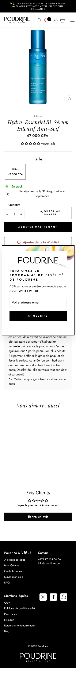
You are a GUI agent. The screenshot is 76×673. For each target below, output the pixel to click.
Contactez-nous (13, 571)
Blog (6, 631)
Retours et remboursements (19, 625)
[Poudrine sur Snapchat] (63, 597)
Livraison (9, 620)
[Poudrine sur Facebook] (53, 597)
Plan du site (11, 614)
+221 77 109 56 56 (49, 559)
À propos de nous (14, 560)
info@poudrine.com (49, 563)
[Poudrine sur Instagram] (43, 597)
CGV (7, 603)
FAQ (7, 583)
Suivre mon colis (13, 577)
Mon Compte (11, 565)
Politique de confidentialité (19, 608)
